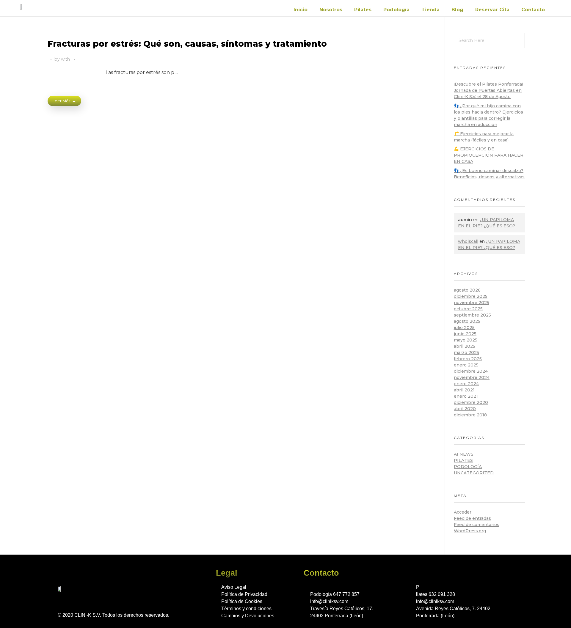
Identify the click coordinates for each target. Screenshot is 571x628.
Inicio (301, 9)
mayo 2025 (465, 340)
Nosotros (330, 9)
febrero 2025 (468, 358)
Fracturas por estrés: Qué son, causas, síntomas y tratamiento (187, 44)
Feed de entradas (472, 518)
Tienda (430, 9)
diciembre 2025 (470, 296)
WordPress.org (470, 530)
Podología (396, 9)
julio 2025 (464, 327)
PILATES (463, 460)
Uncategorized (474, 473)
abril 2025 (464, 346)
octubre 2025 (468, 308)
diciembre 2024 (471, 371)
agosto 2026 (467, 290)
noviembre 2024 (472, 377)
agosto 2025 (467, 321)
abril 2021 (464, 390)
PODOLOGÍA (468, 466)
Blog (457, 9)
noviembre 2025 (471, 302)
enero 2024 (466, 383)
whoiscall (468, 241)
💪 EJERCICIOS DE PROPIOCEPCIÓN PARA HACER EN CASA (488, 155)
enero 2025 (466, 365)
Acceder (462, 512)
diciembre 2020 (471, 402)
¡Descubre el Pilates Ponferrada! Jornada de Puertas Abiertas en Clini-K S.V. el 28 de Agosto (488, 90)
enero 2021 (466, 396)
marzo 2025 (466, 352)
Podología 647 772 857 (335, 594)
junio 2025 (465, 333)
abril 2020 (465, 408)
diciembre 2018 (470, 415)
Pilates (362, 9)
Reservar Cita (492, 9)
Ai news (463, 454)
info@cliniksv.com (329, 601)
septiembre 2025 (472, 315)
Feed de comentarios (476, 524)
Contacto (533, 9)
